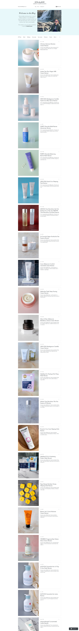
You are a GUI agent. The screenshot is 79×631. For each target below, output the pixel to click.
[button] (59, 37)
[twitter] (57, 6)
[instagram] (59, 6)
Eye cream (40, 37)
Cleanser (46, 37)
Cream (50, 37)
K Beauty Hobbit (39, 2)
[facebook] (60, 6)
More (55, 37)
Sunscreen (34, 37)
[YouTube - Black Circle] (56, 6)
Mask (24, 37)
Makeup (28, 37)
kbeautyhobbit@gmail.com (22, 6)
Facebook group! (29, 26)
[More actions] (59, 41)
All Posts (19, 37)
